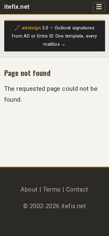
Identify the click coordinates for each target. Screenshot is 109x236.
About (29, 189)
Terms (52, 189)
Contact (77, 189)
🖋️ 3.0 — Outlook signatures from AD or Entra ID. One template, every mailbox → (54, 36)
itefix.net (17, 6)
